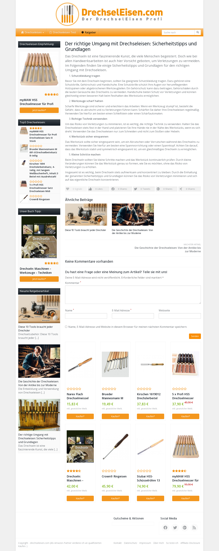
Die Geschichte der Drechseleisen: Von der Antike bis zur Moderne (132, 231)
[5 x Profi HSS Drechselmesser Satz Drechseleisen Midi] (185, 364)
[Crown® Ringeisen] (115, 446)
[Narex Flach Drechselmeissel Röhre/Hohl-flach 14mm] (80, 364)
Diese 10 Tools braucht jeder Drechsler (85, 230)
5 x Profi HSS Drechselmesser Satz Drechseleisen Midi (185, 396)
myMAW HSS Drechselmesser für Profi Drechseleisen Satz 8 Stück (185, 478)
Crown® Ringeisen (114, 476)
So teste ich (172, 542)
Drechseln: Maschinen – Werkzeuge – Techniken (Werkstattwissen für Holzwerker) (79, 478)
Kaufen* (80, 416)
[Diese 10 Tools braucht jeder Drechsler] (86, 215)
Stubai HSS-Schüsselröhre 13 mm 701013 (148, 478)
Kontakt (118, 542)
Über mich (158, 542)
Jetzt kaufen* (39, 110)
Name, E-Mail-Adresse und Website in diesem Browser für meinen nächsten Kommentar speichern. (127, 327)
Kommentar (73, 283)
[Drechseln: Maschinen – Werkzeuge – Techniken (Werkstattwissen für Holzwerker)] (80, 446)
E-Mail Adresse (121, 310)
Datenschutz (130, 542)
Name (69, 310)
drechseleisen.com (39, 542)
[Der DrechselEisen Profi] (109, 14)
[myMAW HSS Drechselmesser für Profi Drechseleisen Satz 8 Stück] (185, 446)
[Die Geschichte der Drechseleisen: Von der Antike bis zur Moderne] (133, 215)
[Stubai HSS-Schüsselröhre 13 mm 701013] (150, 446)
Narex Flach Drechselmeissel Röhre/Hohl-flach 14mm (78, 396)
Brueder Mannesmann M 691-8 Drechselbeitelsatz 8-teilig (114, 396)
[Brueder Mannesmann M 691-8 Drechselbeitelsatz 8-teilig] (115, 364)
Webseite (164, 310)
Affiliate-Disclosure (190, 542)
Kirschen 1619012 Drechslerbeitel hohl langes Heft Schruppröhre (148, 396)
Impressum (145, 542)
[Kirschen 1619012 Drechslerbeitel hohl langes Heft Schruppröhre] (150, 364)
